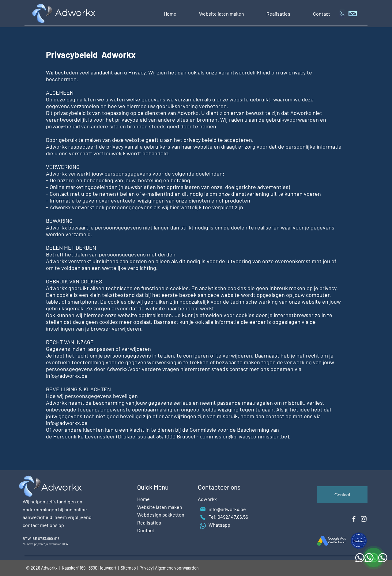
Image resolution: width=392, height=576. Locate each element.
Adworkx (76, 12)
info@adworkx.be (227, 509)
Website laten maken (159, 507)
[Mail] (202, 509)
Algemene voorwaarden (177, 567)
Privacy (146, 567)
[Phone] (202, 517)
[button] (221, 14)
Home (143, 499)
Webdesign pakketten (160, 514)
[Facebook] (354, 519)
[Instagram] (364, 519)
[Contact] (342, 14)
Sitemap (128, 567)
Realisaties (149, 522)
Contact (145, 530)
